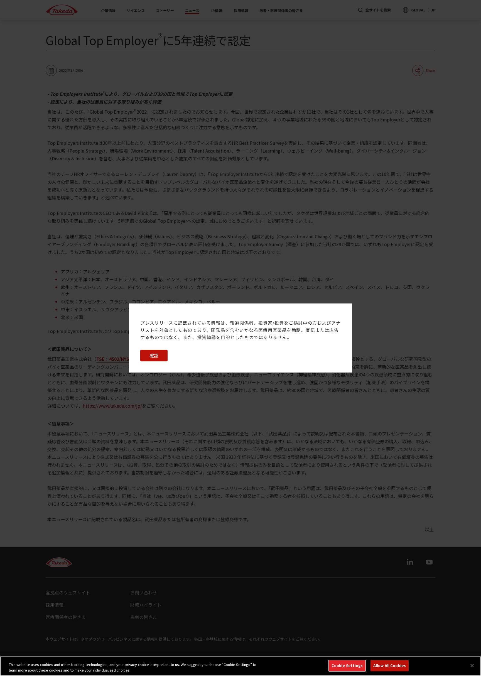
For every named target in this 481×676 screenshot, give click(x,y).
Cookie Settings (347, 665)
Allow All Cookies (389, 665)
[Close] (472, 665)
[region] (240, 666)
